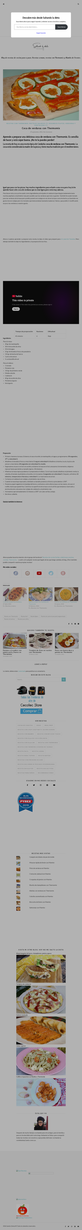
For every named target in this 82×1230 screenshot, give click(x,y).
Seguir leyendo (41, 33)
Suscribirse (61, 27)
